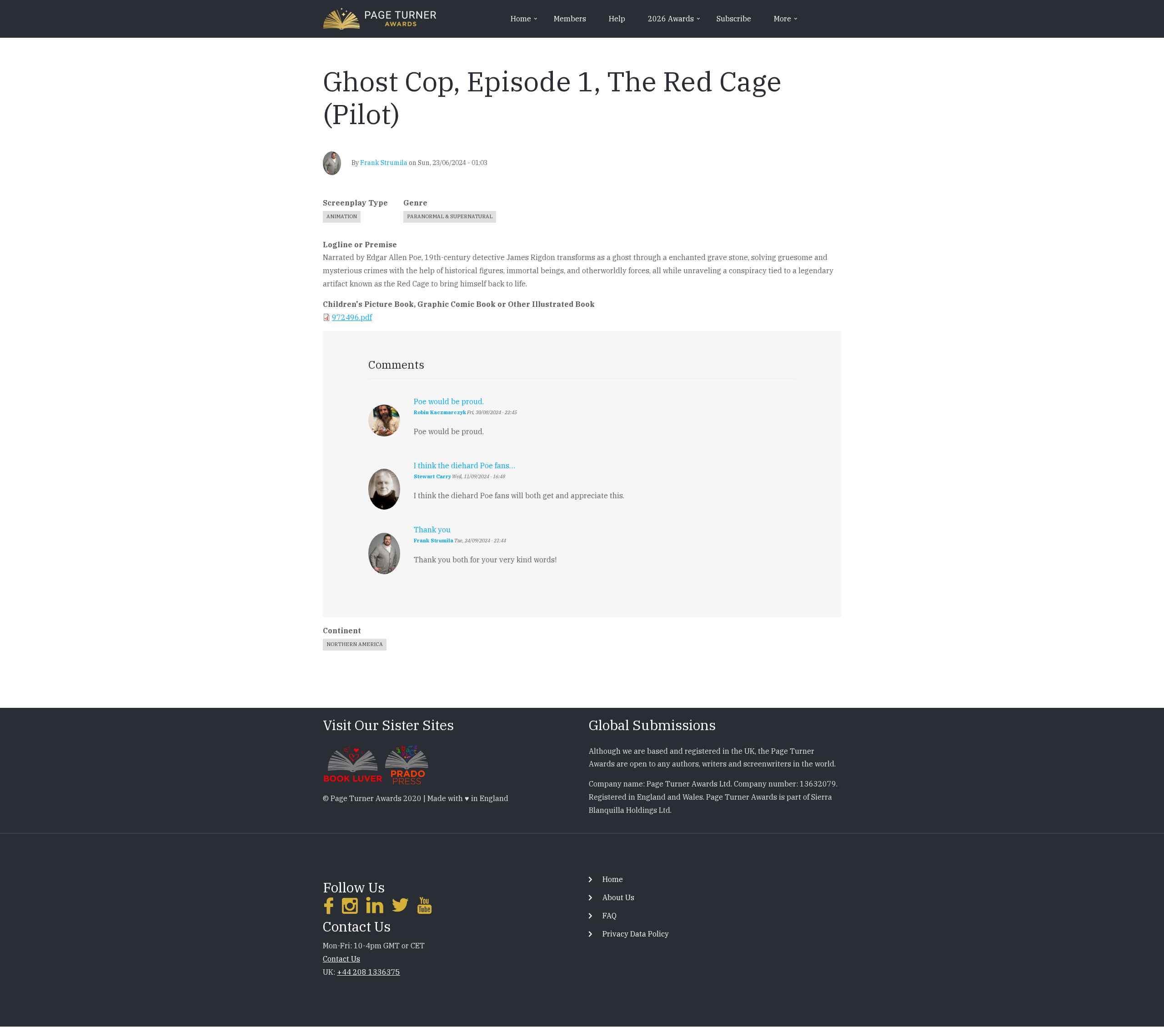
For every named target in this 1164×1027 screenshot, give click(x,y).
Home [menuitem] (525, 22)
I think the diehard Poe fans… (464, 465)
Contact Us (341, 958)
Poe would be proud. (449, 401)
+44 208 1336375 (368, 972)
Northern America (354, 644)
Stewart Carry (432, 476)
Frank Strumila (383, 163)
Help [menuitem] (617, 18)
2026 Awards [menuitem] (675, 22)
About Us (618, 897)
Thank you (432, 529)
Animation (341, 216)
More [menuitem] (786, 22)
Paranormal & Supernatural (449, 216)
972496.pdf (352, 317)
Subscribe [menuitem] (734, 18)
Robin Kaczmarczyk (440, 412)
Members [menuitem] (570, 18)
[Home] (379, 17)
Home (612, 879)
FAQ (609, 915)
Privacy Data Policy (635, 933)
